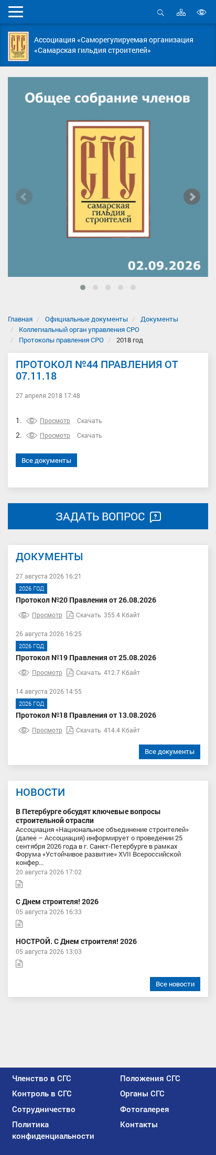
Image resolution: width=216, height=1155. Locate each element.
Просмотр (55, 420)
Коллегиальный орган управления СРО (79, 329)
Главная (20, 319)
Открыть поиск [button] (160, 18)
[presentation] (24, 196)
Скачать (89, 420)
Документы (159, 319)
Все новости (175, 984)
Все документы (46, 460)
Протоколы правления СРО (61, 340)
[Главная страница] (18, 46)
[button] (83, 287)
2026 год (31, 588)
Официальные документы (86, 319)
